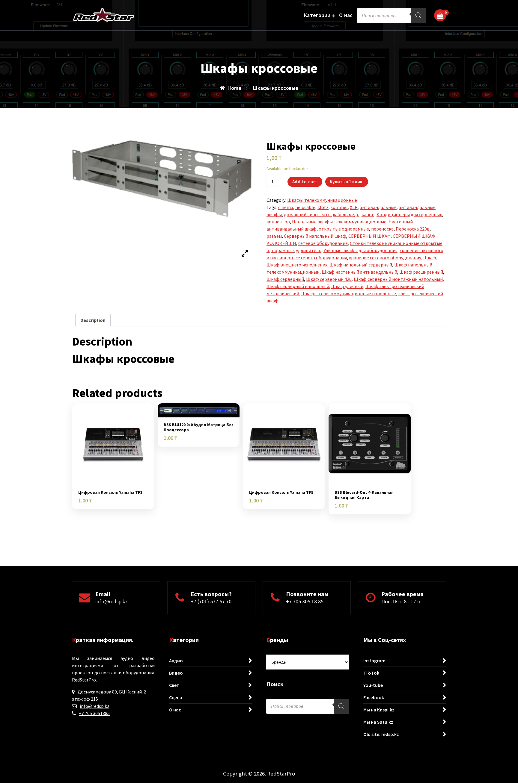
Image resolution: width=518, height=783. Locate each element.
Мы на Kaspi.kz (378, 710)
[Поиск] (418, 15)
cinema (285, 207)
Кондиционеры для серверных (409, 214)
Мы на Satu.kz (378, 722)
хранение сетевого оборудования (385, 258)
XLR (354, 207)
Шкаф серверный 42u (329, 279)
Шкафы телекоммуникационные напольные (348, 293)
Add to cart (305, 181)
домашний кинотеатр (307, 214)
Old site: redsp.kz (381, 734)
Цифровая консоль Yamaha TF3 (110, 492)
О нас (346, 15)
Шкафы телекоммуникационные (322, 200)
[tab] (93, 320)
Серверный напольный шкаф (315, 236)
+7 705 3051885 (94, 713)
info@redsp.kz (111, 601)
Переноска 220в (413, 229)
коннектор (278, 222)
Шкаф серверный (285, 279)
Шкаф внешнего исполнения (296, 265)
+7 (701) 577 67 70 (211, 601)
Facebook (373, 697)
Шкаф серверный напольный (297, 286)
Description (93, 320)
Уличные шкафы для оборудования (360, 250)
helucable (305, 207)
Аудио (176, 661)
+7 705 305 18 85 (304, 601)
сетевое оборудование (323, 243)
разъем (274, 236)
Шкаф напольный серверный (360, 265)
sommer (339, 207)
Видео (176, 673)
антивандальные (378, 207)
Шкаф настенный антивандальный (359, 272)
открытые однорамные (344, 229)
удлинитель (308, 250)
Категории (317, 15)
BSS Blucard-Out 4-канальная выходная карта (364, 495)
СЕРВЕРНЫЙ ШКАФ (369, 236)
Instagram (374, 661)
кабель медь (346, 214)
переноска (382, 229)
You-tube (373, 685)
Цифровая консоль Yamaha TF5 (281, 492)
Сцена (175, 697)
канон (368, 214)
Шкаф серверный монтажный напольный (398, 279)
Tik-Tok (371, 673)
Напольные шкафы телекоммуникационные (339, 222)
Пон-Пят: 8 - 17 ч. (401, 601)
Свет (174, 685)
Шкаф (429, 258)
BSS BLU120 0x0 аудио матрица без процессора (199, 427)
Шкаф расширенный (421, 272)
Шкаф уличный (347, 286)
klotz (323, 207)
